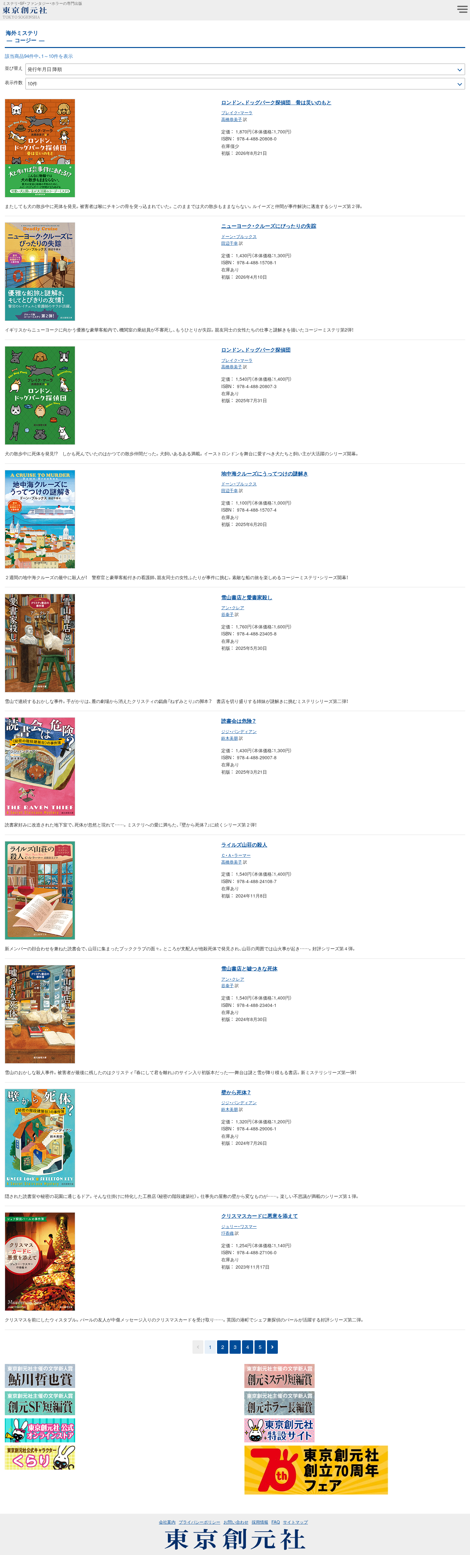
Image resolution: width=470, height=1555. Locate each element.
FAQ (275, 1522)
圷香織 (227, 1233)
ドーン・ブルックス (239, 236)
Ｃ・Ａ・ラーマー (236, 855)
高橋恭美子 (231, 119)
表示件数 (14, 82)
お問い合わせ (235, 1522)
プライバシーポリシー (199, 1522)
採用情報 (260, 1522)
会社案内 (167, 1522)
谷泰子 (227, 614)
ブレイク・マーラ (237, 112)
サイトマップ (295, 1522)
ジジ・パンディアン (239, 731)
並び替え (14, 68)
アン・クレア (232, 607)
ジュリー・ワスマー (239, 1226)
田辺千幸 (229, 243)
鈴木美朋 (229, 738)
